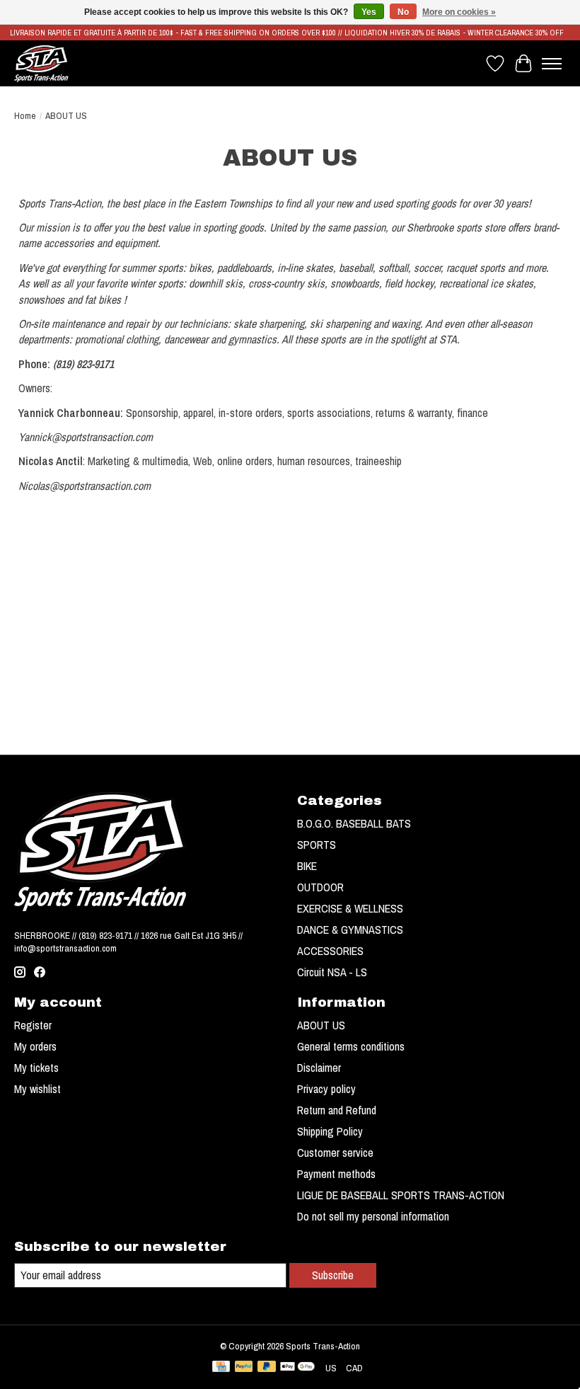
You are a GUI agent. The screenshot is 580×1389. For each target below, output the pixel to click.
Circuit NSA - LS (332, 972)
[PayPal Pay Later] (266, 1368)
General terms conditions (351, 1046)
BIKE (307, 866)
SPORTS (316, 844)
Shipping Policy (330, 1131)
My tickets (36, 1067)
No (403, 12)
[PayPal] (244, 1368)
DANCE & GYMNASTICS (350, 929)
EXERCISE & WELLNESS (350, 908)
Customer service (335, 1152)
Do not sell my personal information (373, 1216)
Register (33, 1025)
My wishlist (37, 1089)
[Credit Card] (221, 1368)
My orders (35, 1046)
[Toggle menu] (552, 64)
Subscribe (333, 1275)
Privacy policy (326, 1089)
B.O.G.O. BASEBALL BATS (354, 823)
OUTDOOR (320, 887)
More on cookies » (459, 12)
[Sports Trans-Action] (41, 63)
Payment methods (336, 1174)
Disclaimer (319, 1067)
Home (25, 115)
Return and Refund (336, 1110)
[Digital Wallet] (297, 1368)
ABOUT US (321, 1025)
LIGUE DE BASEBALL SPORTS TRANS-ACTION (400, 1195)
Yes (368, 12)
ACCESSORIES (330, 951)
